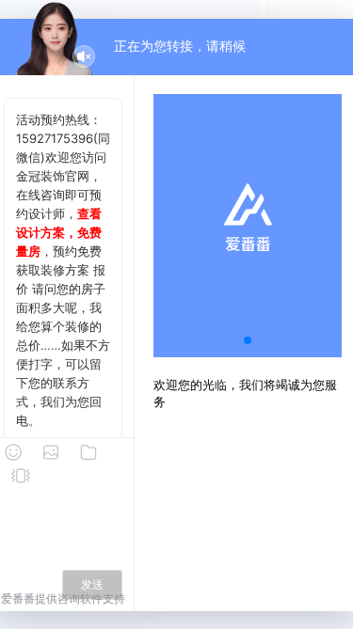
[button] (247, 340)
